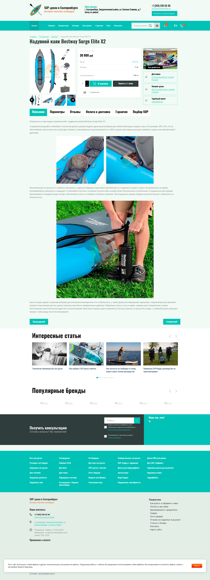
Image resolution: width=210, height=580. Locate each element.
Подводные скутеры (68, 477)
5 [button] (106, 377)
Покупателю (63, 25)
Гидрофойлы (152, 477)
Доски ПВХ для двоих (156, 458)
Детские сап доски (96, 463)
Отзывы (75, 25)
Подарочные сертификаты (129, 482)
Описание (38, 112)
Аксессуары (123, 473)
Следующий (171, 321)
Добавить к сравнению (85, 92)
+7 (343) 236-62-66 (161, 6)
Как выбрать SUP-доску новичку (82, 368)
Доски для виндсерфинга (128, 468)
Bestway (135, 62)
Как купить (87, 25)
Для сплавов (35, 473)
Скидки (153, 513)
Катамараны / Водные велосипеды (68, 483)
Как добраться (154, 67)
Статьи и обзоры (158, 523)
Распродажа (64, 458)
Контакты (118, 25)
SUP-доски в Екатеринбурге (61, 8)
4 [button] (104, 377)
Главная (51, 25)
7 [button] (111, 377)
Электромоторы (95, 482)
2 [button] (100, 377)
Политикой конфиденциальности (119, 430)
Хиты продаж (94, 473)
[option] (52, 71)
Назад (170, 336)
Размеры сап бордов (39, 463)
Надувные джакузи (38, 477)
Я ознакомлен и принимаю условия (120, 436)
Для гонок (63, 473)
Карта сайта (156, 529)
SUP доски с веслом (97, 468)
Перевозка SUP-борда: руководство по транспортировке (159, 370)
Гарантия (99, 25)
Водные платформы (97, 477)
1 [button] (97, 377)
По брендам (93, 458)
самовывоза (157, 101)
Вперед (176, 336)
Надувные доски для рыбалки (160, 468)
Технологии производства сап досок (47, 368)
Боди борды (123, 477)
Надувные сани (36, 482)
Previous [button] (32, 100)
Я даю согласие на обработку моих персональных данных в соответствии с (122, 427)
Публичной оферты (114, 438)
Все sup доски (36, 458)
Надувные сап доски (39, 468)
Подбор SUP (140, 112)
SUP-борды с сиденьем (128, 463)
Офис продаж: (91, 7)
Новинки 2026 (65, 463)
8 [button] (113, 377)
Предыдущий (39, 321)
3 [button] (102, 377)
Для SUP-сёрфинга (155, 463)
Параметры (57, 112)
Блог (108, 25)
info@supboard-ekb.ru (161, 8)
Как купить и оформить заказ (164, 503)
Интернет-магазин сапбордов (59, 11)
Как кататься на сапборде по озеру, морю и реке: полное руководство (121, 370)
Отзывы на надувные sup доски (165, 520)
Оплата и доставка (98, 112)
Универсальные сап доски (129, 458)
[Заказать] (137, 420)
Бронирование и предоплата (163, 510)
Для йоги (63, 468)
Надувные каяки (154, 473)
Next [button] (73, 100)
